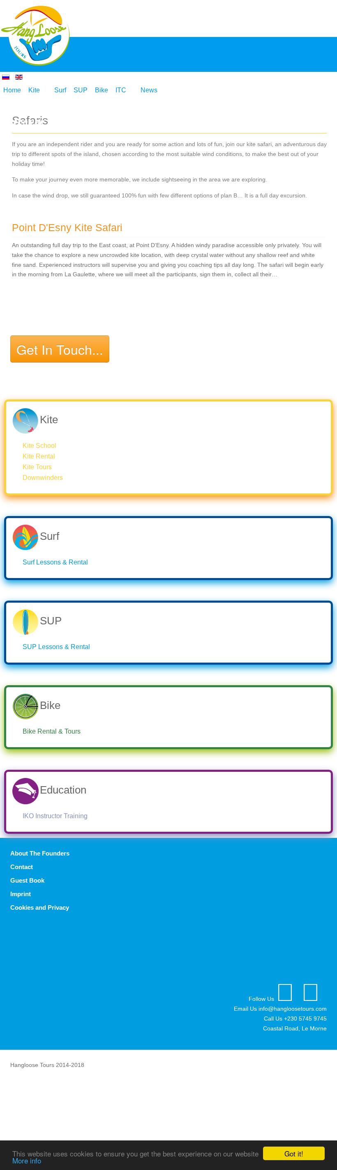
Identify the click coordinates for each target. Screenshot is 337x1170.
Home (12, 90)
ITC (120, 90)
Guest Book (27, 880)
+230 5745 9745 (305, 1018)
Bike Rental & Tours (52, 731)
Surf (60, 90)
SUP (81, 90)
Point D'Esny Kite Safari (67, 227)
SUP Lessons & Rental (56, 646)
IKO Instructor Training (55, 815)
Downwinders (43, 477)
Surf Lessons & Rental (55, 562)
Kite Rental (39, 456)
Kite (34, 90)
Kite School (39, 445)
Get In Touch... (59, 349)
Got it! (293, 1153)
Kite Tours (37, 466)
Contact (21, 866)
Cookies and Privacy (39, 907)
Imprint (20, 893)
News (149, 90)
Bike (101, 90)
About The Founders (39, 853)
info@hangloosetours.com (293, 1008)
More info (26, 1160)
